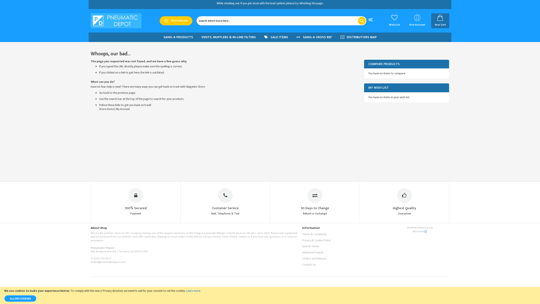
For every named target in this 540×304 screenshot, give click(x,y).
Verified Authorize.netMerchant (420, 229)
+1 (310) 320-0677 (101, 258)
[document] (270, 295)
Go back (104, 92)
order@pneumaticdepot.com (108, 262)
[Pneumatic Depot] (116, 20)
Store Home (106, 109)
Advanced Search (312, 252)
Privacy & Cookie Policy (316, 240)
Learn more (193, 290)
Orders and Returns (314, 258)
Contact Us (309, 264)
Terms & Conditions (314, 234)
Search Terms (310, 246)
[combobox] (281, 20)
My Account (123, 109)
